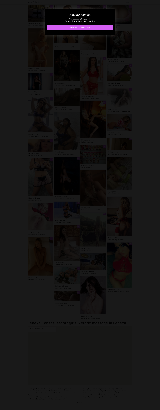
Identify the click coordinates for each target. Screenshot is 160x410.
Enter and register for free (80, 28)
